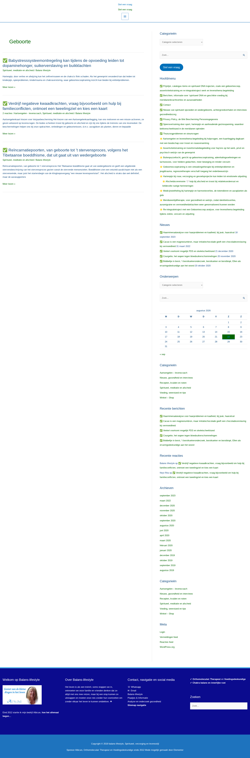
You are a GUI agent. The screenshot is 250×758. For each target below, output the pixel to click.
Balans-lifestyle (135, 694)
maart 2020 (165, 540)
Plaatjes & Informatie (139, 698)
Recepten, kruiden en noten (173, 383)
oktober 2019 (166, 560)
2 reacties (7, 113)
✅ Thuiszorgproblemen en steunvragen (179, 133)
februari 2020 (166, 545)
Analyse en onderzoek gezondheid (144, 701)
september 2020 (167, 520)
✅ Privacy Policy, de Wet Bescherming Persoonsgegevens (189, 119)
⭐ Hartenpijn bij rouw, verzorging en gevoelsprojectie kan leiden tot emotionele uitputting (203, 176)
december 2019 (167, 555)
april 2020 (164, 535)
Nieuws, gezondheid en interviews (176, 378)
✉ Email (132, 690)
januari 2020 (166, 550)
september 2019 (167, 565)
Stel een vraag (125, 9)
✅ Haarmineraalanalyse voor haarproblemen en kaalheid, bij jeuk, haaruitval (197, 232)
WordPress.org (167, 647)
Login (162, 632)
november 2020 (167, 510)
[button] (125, 4)
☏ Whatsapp (134, 687)
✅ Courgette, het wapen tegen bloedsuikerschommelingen (188, 256)
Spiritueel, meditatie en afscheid (18, 70)
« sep (162, 354)
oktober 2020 (166, 515)
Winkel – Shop (167, 397)
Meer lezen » (9, 87)
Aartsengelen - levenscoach (27, 113)
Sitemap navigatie (137, 705)
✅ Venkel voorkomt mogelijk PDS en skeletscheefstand (187, 251)
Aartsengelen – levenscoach (173, 373)
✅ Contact (165, 105)
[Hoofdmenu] (125, 16)
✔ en (218, 679)
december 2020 (167, 505)
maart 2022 (165, 500)
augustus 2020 (167, 525)
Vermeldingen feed (169, 637)
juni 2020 (164, 530)
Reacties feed (166, 642)
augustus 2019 (167, 570)
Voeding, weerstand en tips (173, 392)
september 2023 (167, 495)
